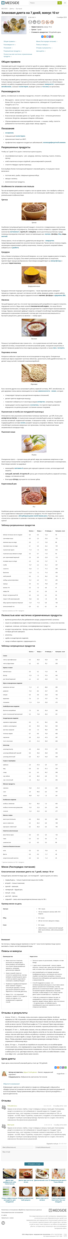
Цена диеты (40, 51)
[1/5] (29, 17)
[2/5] (30, 17)
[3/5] (32, 17)
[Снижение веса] (30, 22)
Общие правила (9, 41)
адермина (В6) (60, 295)
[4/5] (34, 17)
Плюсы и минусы (42, 45)
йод (59, 234)
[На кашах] (39, 22)
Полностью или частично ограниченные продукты (18, 55)
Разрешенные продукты (12, 51)
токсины (45, 87)
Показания (7, 48)
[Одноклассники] (45, 37)
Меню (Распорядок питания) (46, 41)
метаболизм (6, 87)
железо (48, 234)
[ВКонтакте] (42, 37)
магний (4, 236)
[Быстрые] (34, 22)
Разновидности (9, 45)
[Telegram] (47, 37)
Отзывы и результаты (43, 48)
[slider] (47, 1106)
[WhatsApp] (52, 37)
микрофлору (56, 261)
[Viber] (50, 37)
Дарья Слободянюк (30, 1072)
